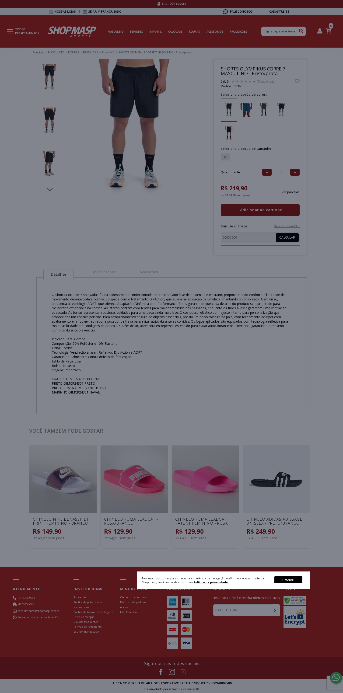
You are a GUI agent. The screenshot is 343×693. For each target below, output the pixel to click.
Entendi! (288, 580)
